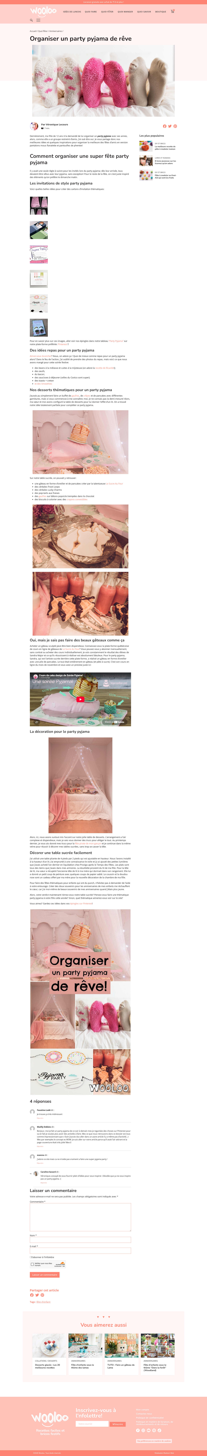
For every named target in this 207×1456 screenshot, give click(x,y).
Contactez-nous (144, 1413)
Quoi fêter (43, 31)
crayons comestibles (77, 499)
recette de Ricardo (104, 367)
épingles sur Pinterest (81, 903)
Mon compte (142, 1409)
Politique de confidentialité (150, 1417)
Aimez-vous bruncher (40, 356)
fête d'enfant (43, 1301)
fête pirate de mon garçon (88, 843)
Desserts (52, 1361)
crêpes (86, 395)
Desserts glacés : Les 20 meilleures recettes (47, 1366)
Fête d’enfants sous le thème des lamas (82, 1366)
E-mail (34, 1246)
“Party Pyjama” (115, 341)
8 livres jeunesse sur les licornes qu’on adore (165, 162)
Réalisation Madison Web (164, 1453)
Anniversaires (55, 31)
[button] (165, 126)
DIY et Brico (160, 143)
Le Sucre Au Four (114, 483)
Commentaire (37, 1202)
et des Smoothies (43, 383)
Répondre (40, 1118)
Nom (33, 1235)
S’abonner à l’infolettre (42, 1257)
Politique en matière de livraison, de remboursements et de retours (154, 1423)
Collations (40, 1361)
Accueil (33, 31)
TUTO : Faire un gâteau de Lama (121, 1366)
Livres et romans (162, 158)
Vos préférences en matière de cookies (154, 1441)
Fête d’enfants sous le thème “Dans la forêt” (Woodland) (155, 1367)
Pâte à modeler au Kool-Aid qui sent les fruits (165, 176)
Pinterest (62, 344)
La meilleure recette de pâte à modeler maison (165, 147)
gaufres (75, 395)
